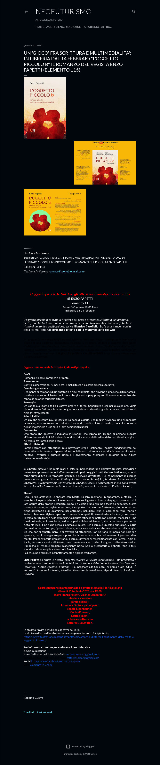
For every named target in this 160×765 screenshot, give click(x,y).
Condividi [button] (29, 712)
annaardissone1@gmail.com (67, 271)
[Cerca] (134, 11)
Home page (44, 26)
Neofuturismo (64, 11)
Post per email (44, 712)
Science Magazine (67, 26)
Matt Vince (91, 753)
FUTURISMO (91, 26)
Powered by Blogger (83, 746)
